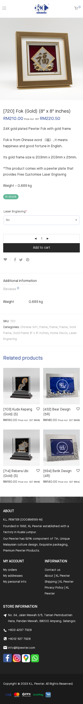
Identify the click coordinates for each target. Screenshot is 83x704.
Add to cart (41, 247)
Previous (4, 58)
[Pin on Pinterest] (28, 260)
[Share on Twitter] (21, 260)
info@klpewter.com (21, 647)
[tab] (41, 281)
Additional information (20, 281)
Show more (9, 420)
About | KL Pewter (57, 575)
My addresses (13, 575)
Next (79, 58)
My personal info (14, 581)
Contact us (52, 569)
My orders (10, 569)
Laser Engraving (15, 211)
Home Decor (58, 333)
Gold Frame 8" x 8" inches (31, 333)
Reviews (11, 289)
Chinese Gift (29, 327)
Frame (43, 327)
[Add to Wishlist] (7, 259)
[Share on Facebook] (15, 260)
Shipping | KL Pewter (59, 581)
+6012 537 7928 (19, 638)
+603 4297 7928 (19, 630)
